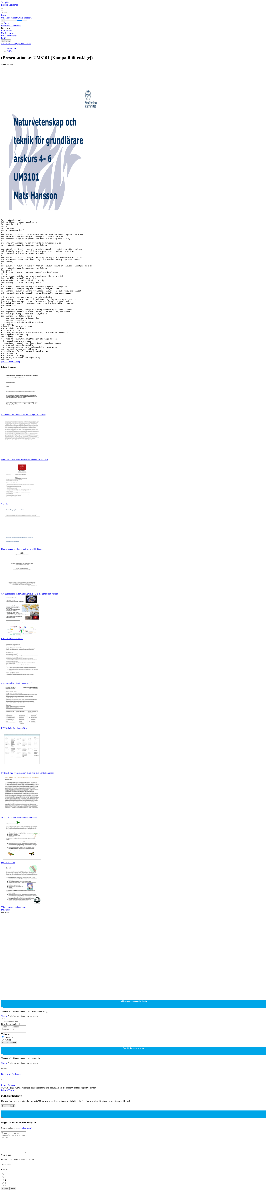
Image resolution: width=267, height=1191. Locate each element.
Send (13, 1188)
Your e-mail (6, 1155)
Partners (11, 1085)
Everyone (9, 1037)
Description (10, 1024)
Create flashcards (24, 18)
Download (5, 910)
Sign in (4, 1016)
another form (25, 1128)
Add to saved (25, 43)
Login (3, 15)
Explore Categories (9, 5)
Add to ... (6, 41)
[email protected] (10, 362)
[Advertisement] (84, 72)
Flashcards (6, 25)
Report (4, 1085)
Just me (8, 1040)
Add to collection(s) (10, 43)
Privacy (4, 1090)
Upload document (9, 18)
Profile (4, 38)
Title (3, 1018)
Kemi (9, 51)
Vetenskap (11, 48)
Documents (6, 1074)
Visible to (5, 1034)
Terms (11, 1090)
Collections (16, 25)
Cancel (5, 1188)
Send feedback (8, 1106)
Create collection (9, 1042)
